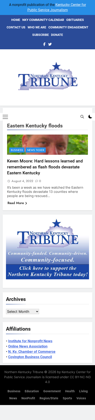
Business (17, 150)
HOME (15, 20)
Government (52, 391)
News (13, 398)
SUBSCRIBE (40, 35)
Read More (16, 203)
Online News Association (28, 346)
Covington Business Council (30, 357)
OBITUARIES (75, 20)
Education (32, 391)
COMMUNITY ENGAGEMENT (68, 27)
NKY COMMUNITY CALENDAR (43, 20)
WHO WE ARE (37, 27)
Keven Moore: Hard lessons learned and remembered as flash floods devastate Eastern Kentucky (45, 166)
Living (83, 391)
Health (70, 391)
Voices (81, 398)
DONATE (57, 35)
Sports (67, 398)
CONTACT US (16, 27)
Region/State (49, 398)
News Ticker (35, 150)
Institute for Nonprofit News (30, 341)
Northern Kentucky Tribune (23, 372)
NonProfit (28, 398)
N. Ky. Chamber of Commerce (31, 352)
